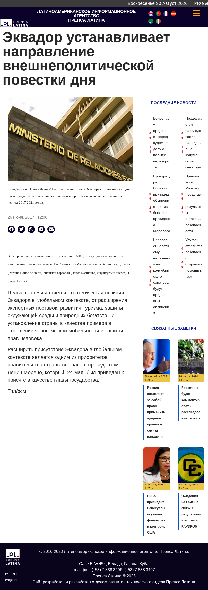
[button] (11, 229)
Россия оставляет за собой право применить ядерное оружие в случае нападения (156, 412)
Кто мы (201, 3)
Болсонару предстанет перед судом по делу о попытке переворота (161, 142)
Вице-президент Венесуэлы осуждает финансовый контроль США (156, 514)
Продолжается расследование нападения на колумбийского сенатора (193, 142)
